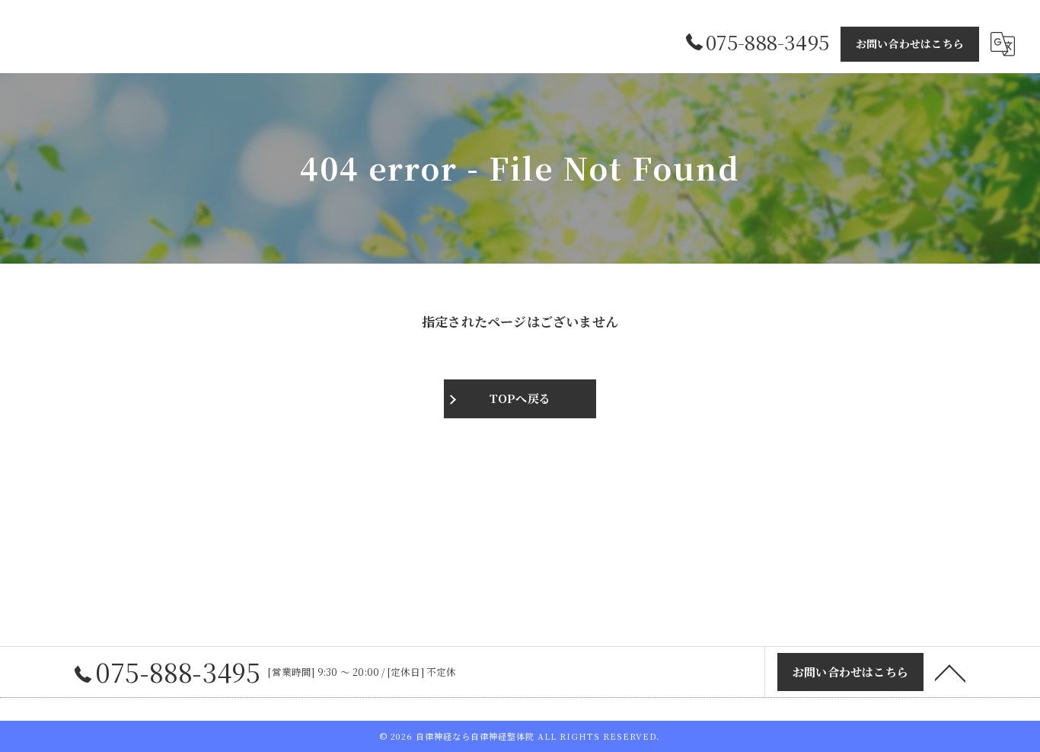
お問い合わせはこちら (910, 43)
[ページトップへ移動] (950, 672)
